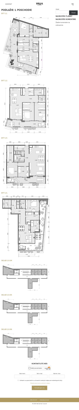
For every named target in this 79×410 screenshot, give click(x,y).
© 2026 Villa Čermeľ (37, 403)
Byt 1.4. (4, 138)
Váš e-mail (39, 373)
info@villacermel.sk (44, 400)
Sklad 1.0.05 (6, 295)
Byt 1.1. (4, 13)
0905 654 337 (33, 400)
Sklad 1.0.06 (6, 329)
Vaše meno (22, 373)
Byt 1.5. (4, 193)
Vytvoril (45, 403)
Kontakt (8, 4)
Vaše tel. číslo (56, 373)
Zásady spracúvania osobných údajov (40, 383)
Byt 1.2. (4, 81)
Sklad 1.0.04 (6, 260)
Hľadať (57, 9)
